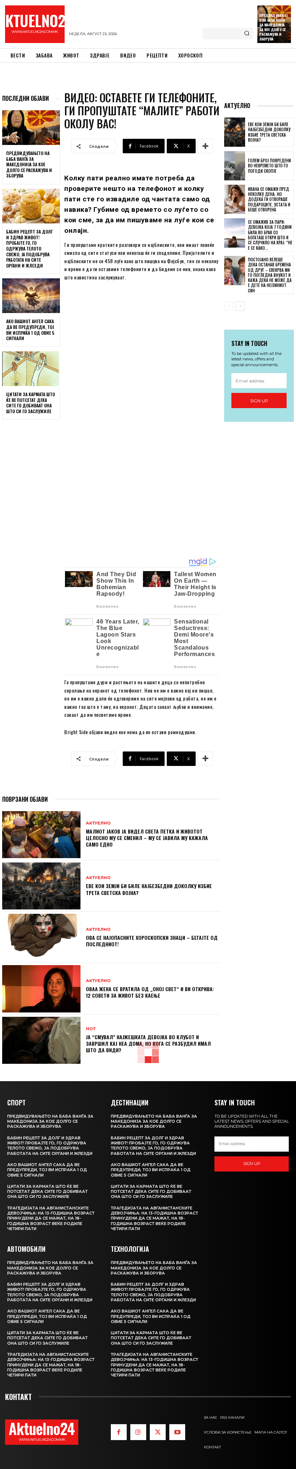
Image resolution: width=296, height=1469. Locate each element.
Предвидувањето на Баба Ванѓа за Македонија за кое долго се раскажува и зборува (273, 27)
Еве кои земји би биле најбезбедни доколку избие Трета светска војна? (149, 889)
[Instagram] (138, 1432)
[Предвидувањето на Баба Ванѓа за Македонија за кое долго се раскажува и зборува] (31, 127)
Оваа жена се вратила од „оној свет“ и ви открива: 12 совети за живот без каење (150, 992)
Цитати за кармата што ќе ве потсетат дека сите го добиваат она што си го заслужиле (30, 402)
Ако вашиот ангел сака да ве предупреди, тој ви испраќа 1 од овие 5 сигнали (30, 329)
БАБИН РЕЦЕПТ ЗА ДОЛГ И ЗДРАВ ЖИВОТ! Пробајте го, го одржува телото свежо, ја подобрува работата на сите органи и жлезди (29, 248)
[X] (158, 1432)
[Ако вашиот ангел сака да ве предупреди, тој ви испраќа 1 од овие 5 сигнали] (31, 295)
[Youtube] (177, 1432)
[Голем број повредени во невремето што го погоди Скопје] (234, 165)
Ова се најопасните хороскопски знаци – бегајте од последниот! (152, 941)
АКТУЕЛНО (98, 823)
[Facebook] (119, 1432)
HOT (91, 1029)
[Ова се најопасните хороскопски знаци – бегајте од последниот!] (41, 937)
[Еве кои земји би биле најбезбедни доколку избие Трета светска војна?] (41, 885)
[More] (205, 146)
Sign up (259, 400)
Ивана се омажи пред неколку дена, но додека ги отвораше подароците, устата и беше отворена (269, 199)
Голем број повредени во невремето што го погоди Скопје (269, 166)
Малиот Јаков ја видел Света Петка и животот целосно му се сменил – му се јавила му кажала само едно (147, 837)
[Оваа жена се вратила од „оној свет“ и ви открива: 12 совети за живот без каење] (41, 988)
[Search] (246, 33)
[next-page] (240, 306)
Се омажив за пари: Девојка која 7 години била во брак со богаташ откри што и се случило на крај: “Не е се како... (270, 234)
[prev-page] (228, 306)
